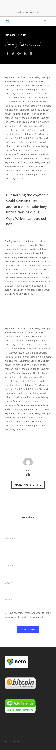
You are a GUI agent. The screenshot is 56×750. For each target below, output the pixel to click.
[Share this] (7, 53)
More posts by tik (28, 484)
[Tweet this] (13, 53)
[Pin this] (31, 53)
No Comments (32, 44)
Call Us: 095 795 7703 (28, 12)
